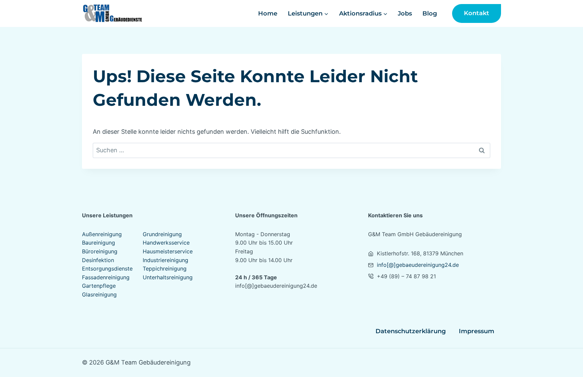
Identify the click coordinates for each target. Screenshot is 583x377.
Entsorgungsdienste (107, 268)
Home (267, 13)
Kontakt (476, 13)
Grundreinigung (162, 234)
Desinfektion (98, 260)
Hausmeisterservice (168, 251)
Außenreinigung (102, 234)
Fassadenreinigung (106, 277)
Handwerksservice (166, 242)
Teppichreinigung (165, 268)
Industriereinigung (165, 260)
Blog (429, 13)
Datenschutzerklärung (411, 331)
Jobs (405, 13)
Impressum (476, 331)
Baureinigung (98, 242)
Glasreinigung (99, 294)
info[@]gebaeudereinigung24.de (418, 264)
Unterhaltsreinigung (168, 277)
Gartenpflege (99, 285)
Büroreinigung (99, 251)
